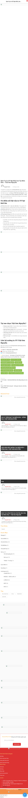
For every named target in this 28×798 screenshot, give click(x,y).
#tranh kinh (19, 593)
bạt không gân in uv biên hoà (7, 362)
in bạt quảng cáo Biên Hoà (17, 365)
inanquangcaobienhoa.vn (11, 352)
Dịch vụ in (6, 557)
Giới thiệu (2, 756)
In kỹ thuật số (4, 571)
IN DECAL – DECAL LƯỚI (9, 576)
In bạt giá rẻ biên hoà (5, 365)
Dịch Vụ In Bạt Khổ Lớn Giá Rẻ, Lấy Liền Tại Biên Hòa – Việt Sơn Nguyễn (13, 513)
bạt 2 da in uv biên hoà (16, 359)
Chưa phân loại (4, 548)
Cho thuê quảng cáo (8, 553)
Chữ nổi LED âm (4, 542)
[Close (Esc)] (1, 795)
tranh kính (4, 596)
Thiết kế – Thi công (8, 560)
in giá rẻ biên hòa (17, 370)
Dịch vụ (2, 552)
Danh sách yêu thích (4, 773)
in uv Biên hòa (4, 373)
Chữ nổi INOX (3, 538)
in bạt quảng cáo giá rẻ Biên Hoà (8, 367)
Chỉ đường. (5, 786)
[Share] (2, 795)
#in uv (13, 593)
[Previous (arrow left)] (1, 797)
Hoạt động (3, 568)
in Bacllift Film (7, 573)
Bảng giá (3, 535)
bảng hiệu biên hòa (5, 359)
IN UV (5, 586)
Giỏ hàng (1, 768)
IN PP (5, 583)
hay (2, 481)
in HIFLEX (6, 580)
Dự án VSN (3, 564)
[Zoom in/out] (6, 795)
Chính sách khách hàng (4, 762)
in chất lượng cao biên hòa (7, 370)
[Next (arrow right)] (2, 797)
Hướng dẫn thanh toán (4, 760)
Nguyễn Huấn (7, 186)
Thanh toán (2, 775)
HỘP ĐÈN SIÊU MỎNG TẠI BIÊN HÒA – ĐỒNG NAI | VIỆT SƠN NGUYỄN (13, 448)
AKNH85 (19, 789)
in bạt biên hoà (18, 362)
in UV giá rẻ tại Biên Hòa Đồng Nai (16, 373)
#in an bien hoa (5, 593)
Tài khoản (2, 766)
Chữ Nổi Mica (3, 545)
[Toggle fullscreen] (4, 795)
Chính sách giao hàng (4, 758)
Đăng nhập (2, 771)
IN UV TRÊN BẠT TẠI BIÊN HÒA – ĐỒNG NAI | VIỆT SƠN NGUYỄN (13, 418)
